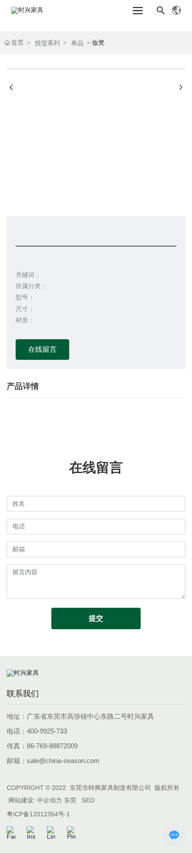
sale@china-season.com (63, 760)
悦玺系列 (47, 43)
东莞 (70, 800)
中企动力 (49, 800)
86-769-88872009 (52, 746)
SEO (88, 800)
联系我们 (23, 693)
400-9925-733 (47, 731)
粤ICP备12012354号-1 (38, 814)
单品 (77, 43)
